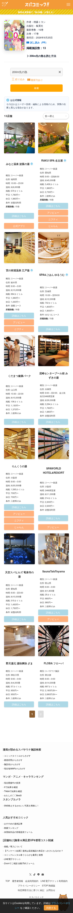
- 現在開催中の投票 (11, 782)
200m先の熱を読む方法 (43, 56)
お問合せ (50, 890)
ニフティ (53, 219)
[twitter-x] (30, 874)
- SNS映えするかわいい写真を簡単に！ (21, 805)
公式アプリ (19, 226)
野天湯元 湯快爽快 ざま (19, 663)
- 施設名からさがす (11, 764)
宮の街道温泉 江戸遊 (18, 270)
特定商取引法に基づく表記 (31, 890)
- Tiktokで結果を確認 (12, 791)
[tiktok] (34, 874)
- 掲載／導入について (12, 846)
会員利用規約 (31, 881)
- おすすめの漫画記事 (12, 823)
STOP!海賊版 (48, 885)
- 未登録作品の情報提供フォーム (18, 832)
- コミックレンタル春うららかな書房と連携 (23, 854)
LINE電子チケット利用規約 (54, 881)
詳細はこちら (19, 216)
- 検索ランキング (10, 827)
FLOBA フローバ (53, 663)
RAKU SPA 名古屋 (52, 160)
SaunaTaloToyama (53, 571)
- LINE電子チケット (12, 859)
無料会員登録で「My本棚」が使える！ (36, 12)
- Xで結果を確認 (10, 787)
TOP (7, 881)
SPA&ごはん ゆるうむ (52, 275)
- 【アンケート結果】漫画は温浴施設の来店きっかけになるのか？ (33, 850)
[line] (38, 874)
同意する (51, 907)
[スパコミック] (36, 4)
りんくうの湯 (19, 466)
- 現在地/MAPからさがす (14, 768)
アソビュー (53, 212)
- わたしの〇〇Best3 (12, 795)
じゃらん (53, 226)
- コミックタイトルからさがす (17, 755)
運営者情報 (17, 881)
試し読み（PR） (39, 42)
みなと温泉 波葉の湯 (18, 164)
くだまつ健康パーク (19, 376)
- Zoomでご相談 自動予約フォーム (18, 863)
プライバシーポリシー (29, 885)
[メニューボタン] (68, 4)
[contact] (42, 874)
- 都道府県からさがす (12, 760)
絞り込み (20, 79)
